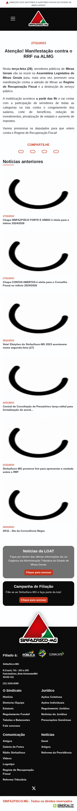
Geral (44, 741)
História (8, 696)
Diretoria (8, 702)
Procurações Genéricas (56, 719)
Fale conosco (11, 725)
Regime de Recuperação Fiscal (18, 771)
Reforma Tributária (14, 779)
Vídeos (7, 758)
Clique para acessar (38, 572)
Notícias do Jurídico (54, 714)
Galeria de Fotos (13, 746)
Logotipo (9, 764)
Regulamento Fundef (16, 714)
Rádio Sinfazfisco (14, 752)
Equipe (19, 702)
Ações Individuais (52, 702)
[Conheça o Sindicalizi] (63, 805)
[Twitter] (34, 788)
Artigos (7, 741)
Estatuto (8, 708)
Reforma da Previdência (56, 752)
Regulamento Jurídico (55, 708)
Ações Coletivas (51, 696)
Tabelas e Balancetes (16, 719)
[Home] (38, 18)
